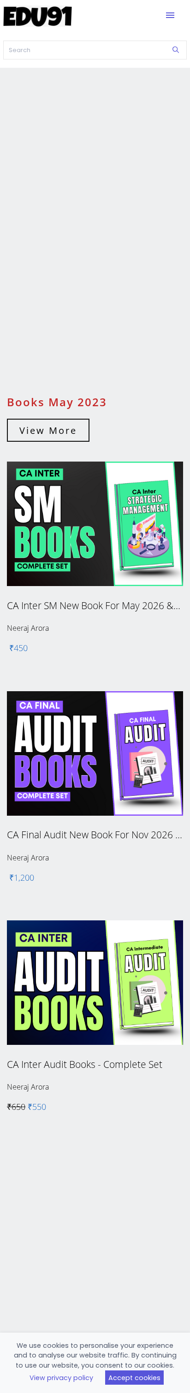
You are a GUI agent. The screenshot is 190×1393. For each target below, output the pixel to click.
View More (48, 430)
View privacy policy (61, 1377)
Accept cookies (134, 1377)
